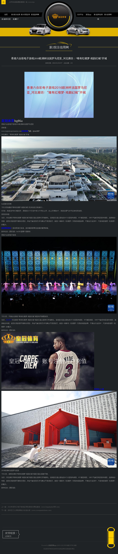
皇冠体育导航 (47, 549)
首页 (6, 14)
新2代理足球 (25, 14)
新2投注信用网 (15, 15)
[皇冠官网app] (59, 16)
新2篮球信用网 (98, 15)
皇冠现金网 (60, 549)
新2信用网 (108, 14)
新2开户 (9, 320)
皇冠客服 (67, 549)
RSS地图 (66, 545)
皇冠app (88, 14)
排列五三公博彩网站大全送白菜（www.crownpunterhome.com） (30, 510)
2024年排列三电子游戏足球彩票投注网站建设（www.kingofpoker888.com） (34, 507)
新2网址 (72, 549)
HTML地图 (73, 545)
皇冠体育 (54, 549)
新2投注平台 (78, 14)
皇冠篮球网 (35, 14)
